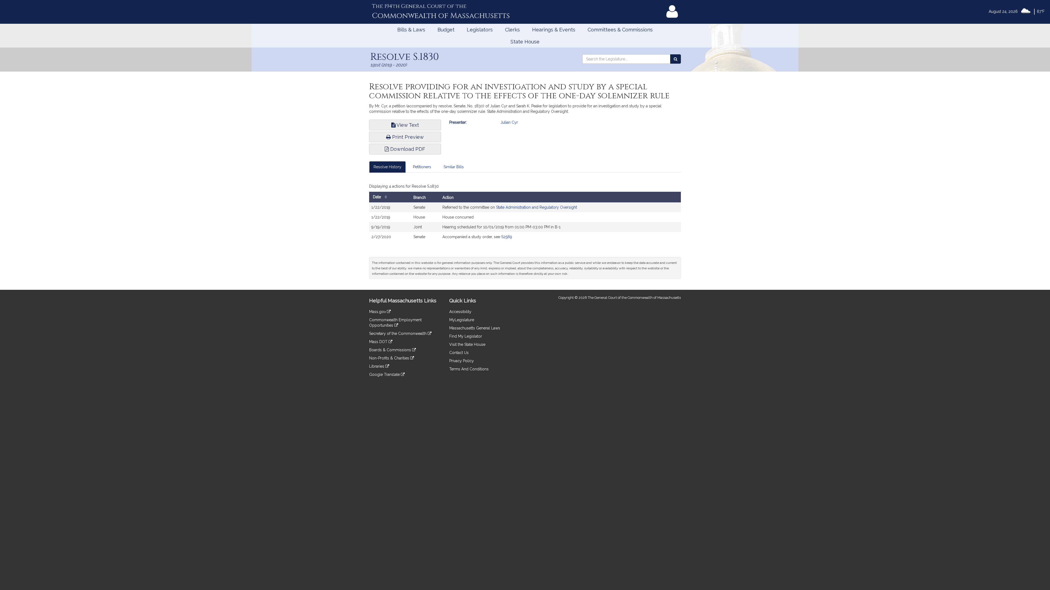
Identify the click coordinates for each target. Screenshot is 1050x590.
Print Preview (407, 137)
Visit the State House (467, 344)
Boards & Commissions (390, 350)
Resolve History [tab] (387, 167)
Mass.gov (378, 311)
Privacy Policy (461, 361)
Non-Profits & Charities (389, 358)
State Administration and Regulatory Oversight (536, 207)
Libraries (377, 366)
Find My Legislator (465, 336)
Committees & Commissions (620, 30)
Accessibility (460, 311)
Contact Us (459, 352)
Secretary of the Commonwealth (398, 333)
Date (377, 197)
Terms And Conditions (469, 369)
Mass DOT (379, 342)
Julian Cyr (509, 122)
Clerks (512, 30)
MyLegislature (461, 320)
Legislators (480, 30)
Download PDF (407, 149)
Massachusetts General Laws (474, 328)
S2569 (506, 237)
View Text (407, 125)
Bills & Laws (411, 30)
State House (525, 42)
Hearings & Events (553, 30)
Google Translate (385, 374)
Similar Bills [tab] (454, 167)
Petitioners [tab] (422, 167)
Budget (446, 30)
